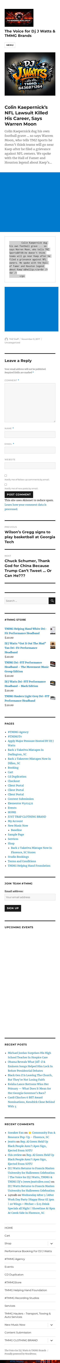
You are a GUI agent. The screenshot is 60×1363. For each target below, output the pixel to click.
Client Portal (16, 785)
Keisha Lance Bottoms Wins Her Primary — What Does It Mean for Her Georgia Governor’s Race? (29, 1089)
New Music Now (18, 825)
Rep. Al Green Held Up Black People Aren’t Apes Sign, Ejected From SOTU (28, 1146)
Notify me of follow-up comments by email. (27, 479)
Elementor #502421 (20, 803)
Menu (9, 45)
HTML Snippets (17, 1361)
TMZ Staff (14, 339)
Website (10, 459)
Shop (11, 843)
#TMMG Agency (18, 732)
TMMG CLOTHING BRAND (21, 1340)
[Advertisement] (30, 202)
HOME (12, 812)
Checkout (14, 781)
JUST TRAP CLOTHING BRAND (27, 816)
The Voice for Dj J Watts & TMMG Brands (30, 33)
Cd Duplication (17, 776)
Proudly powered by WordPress (20, 1353)
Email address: (14, 891)
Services (13, 839)
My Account (15, 821)
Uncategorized (12, 342)
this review (15, 1154)
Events (12, 807)
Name (9, 428)
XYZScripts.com (43, 1361)
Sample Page (16, 834)
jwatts (12, 1141)
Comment (12, 380)
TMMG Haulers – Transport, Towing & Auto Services (28, 1315)
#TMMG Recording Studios (22, 1298)
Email (9, 444)
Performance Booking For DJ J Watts (28, 1251)
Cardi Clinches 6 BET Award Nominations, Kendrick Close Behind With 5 (31, 1102)
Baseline (16, 830)
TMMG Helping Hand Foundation (29, 865)
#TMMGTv (15, 736)
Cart (10, 772)
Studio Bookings (18, 856)
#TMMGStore (13, 1282)
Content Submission (21, 798)
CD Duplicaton (14, 1274)
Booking (13, 767)
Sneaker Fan (16, 1132)
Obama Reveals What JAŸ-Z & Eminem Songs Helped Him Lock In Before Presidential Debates (30, 1066)
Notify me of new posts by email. (21, 488)
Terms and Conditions (22, 861)
